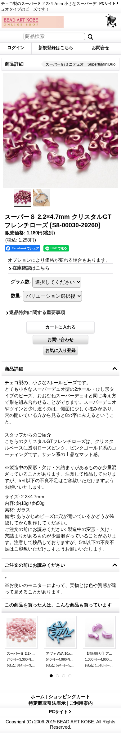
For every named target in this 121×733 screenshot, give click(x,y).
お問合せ (100, 47)
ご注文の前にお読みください (35, 565)
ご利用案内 (81, 703)
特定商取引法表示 (47, 703)
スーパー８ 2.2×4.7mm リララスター (21, 653)
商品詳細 (14, 368)
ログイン (16, 47)
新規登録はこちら (55, 47)
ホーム (38, 696)
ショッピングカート (112, 21)
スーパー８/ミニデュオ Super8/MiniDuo (80, 64)
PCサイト (107, 3)
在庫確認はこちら (31, 267)
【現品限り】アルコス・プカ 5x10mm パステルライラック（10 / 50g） (99, 653)
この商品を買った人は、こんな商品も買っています (58, 604)
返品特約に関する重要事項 (37, 312)
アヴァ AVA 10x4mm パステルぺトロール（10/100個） (60, 653)
